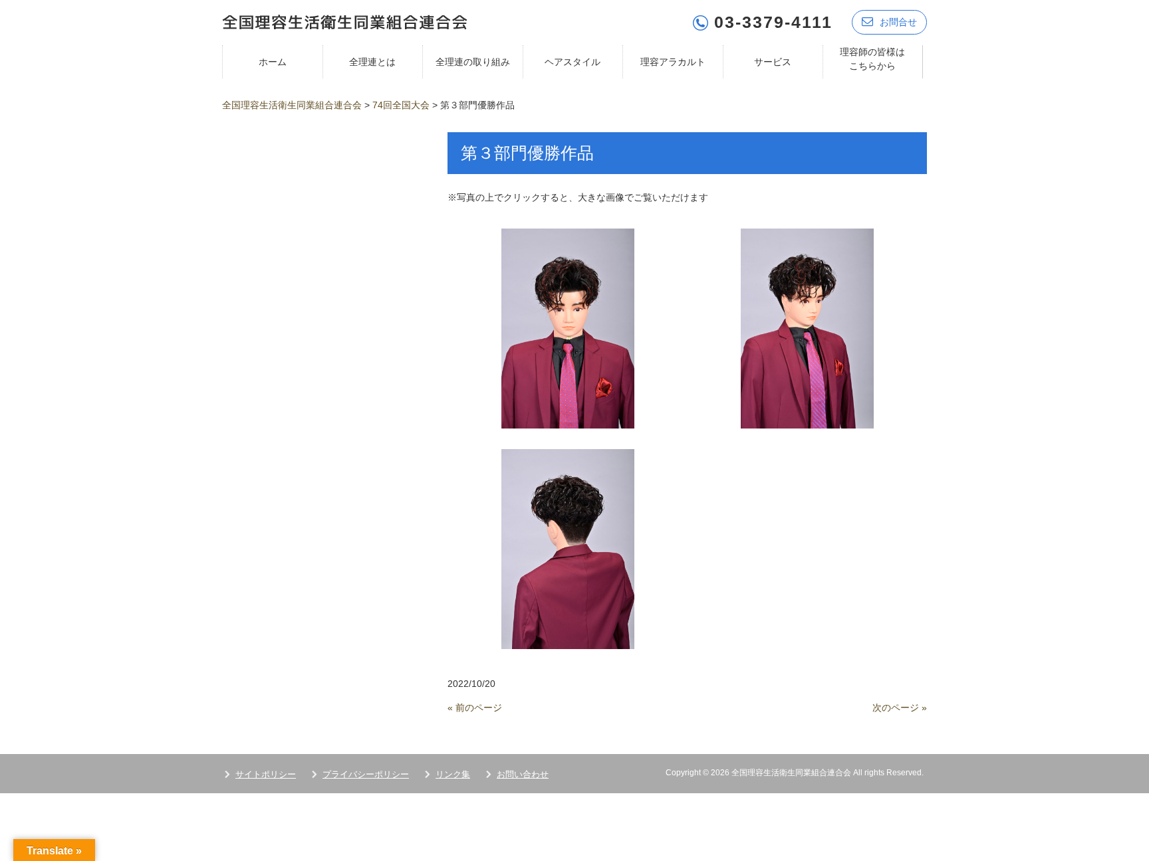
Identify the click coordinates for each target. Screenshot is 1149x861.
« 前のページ (474, 707)
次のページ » (899, 707)
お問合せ (898, 22)
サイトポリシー (265, 774)
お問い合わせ (523, 774)
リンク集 (453, 774)
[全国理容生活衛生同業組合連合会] (344, 21)
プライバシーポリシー (365, 774)
